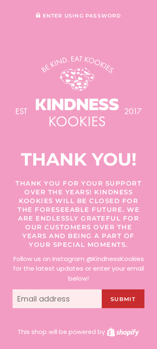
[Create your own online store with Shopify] (123, 332)
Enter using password (81, 16)
